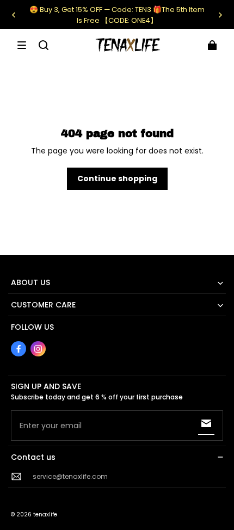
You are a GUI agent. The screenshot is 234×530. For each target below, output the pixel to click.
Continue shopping (117, 178)
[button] (22, 45)
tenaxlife (45, 514)
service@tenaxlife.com (70, 476)
